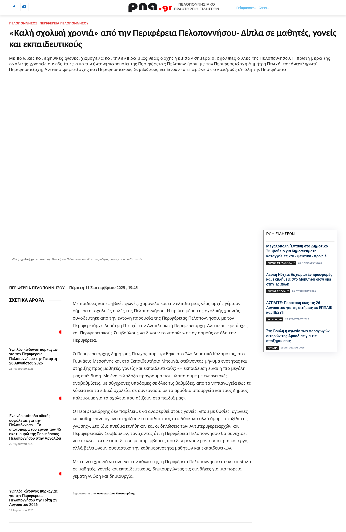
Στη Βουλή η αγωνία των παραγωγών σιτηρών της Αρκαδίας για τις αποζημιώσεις (298, 336)
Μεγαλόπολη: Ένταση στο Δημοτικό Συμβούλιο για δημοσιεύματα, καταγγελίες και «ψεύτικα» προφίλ (297, 251)
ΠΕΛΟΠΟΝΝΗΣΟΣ (23, 23)
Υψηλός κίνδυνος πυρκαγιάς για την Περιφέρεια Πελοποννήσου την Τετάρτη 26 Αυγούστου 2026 (33, 356)
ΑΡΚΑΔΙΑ (273, 347)
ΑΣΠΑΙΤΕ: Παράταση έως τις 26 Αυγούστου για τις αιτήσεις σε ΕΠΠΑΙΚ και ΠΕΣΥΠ (299, 308)
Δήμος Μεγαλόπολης (281, 263)
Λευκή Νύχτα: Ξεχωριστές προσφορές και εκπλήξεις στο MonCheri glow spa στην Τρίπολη (299, 279)
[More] (156, 272)
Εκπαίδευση (275, 319)
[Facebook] (14, 7)
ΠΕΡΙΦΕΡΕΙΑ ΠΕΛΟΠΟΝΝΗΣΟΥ (64, 23)
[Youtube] (24, 7)
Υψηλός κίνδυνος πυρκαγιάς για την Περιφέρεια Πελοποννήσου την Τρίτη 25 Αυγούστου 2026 (33, 498)
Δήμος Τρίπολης (278, 291)
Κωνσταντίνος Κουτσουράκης (116, 493)
